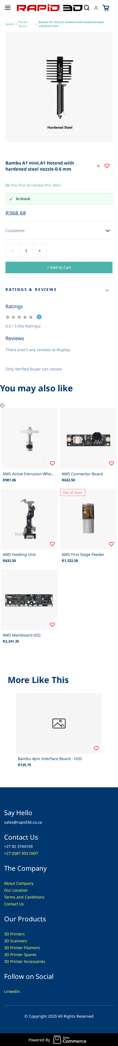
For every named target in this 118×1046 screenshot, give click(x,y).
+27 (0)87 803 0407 (21, 853)
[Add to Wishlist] (107, 165)
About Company (18, 883)
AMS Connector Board (82, 473)
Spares (9, 24)
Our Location (16, 890)
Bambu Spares (23, 24)
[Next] (3, 405)
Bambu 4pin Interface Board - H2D (50, 758)
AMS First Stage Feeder (83, 554)
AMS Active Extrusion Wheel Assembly (29, 473)
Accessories (34, 961)
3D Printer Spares (20, 954)
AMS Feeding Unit (19, 554)
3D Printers (14, 933)
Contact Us (14, 903)
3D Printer (14, 961)
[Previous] (1, 405)
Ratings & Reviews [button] (31, 289)
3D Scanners (15, 940)
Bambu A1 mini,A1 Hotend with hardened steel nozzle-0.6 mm (71, 24)
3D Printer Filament (22, 947)
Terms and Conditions (24, 897)
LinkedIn (12, 991)
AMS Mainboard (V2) (21, 635)
